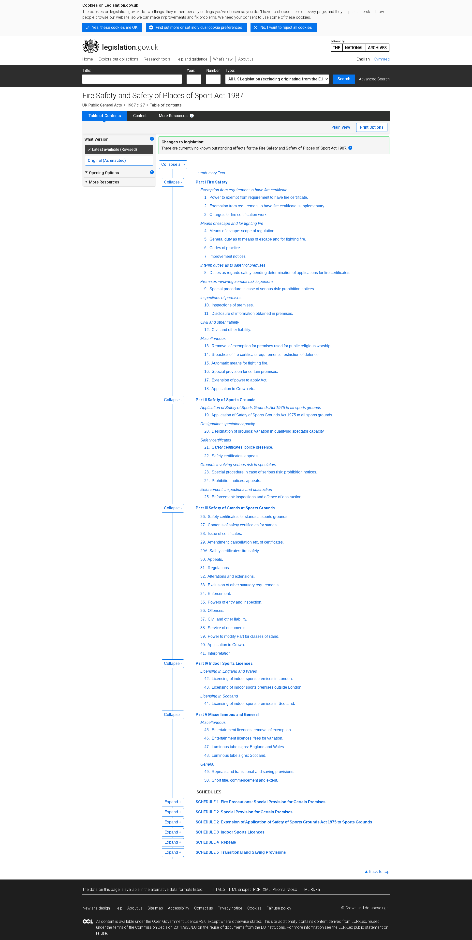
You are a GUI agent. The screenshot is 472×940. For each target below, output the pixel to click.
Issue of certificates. (224, 533)
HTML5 (219, 889)
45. (207, 730)
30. (203, 559)
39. (203, 636)
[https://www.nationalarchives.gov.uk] (360, 44)
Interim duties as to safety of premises (233, 265)
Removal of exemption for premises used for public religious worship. (271, 346)
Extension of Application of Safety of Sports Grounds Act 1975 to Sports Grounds (296, 822)
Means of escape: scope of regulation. (241, 231)
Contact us (203, 908)
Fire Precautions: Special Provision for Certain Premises (272, 802)
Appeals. (215, 559)
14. (207, 354)
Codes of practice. (224, 248)
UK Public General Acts (102, 105)
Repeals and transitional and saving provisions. (252, 772)
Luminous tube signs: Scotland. (238, 755)
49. (207, 772)
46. (207, 738)
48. (207, 755)
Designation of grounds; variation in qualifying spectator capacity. (267, 431)
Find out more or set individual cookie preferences (199, 27)
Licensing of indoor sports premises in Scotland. (253, 703)
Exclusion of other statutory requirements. (243, 585)
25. (207, 497)
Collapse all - (173, 164)
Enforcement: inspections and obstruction (236, 489)
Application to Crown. (226, 645)
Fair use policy (278, 908)
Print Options (372, 127)
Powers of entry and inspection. (234, 602)
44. (207, 703)
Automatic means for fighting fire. (239, 363)
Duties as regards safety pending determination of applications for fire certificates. (279, 273)
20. (207, 431)
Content (140, 115)
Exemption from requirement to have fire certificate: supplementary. (266, 206)
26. (203, 517)
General (207, 764)
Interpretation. (219, 653)
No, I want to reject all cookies (286, 27)
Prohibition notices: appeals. (236, 481)
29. (203, 542)
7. (205, 256)
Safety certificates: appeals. (235, 456)
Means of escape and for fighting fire (231, 223)
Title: (87, 70)
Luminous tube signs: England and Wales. (248, 747)
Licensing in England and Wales (228, 671)
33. (203, 585)
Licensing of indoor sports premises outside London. (256, 687)
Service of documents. (226, 628)
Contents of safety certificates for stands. (242, 525)
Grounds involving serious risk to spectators (238, 465)
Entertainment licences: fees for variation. (247, 738)
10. (207, 305)
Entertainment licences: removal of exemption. (251, 730)
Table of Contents (104, 115)
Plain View (341, 127)
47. (207, 747)
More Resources (173, 115)
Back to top (379, 871)
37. (203, 619)
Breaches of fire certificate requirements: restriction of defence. (265, 354)
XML (266, 889)
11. (206, 313)
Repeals (228, 842)
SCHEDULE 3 (207, 832)
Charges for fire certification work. (237, 214)
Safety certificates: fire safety (234, 551)
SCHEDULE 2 (207, 812)
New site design (96, 908)
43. (207, 687)
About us (135, 908)
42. (207, 679)
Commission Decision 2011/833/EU (166, 927)
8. (205, 273)
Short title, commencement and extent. (244, 780)
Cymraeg (382, 59)
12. (207, 330)
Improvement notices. (227, 256)
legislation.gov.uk (123, 41)
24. (207, 481)
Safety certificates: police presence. (242, 447)
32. (203, 576)
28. (203, 533)
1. (205, 197)
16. (207, 371)
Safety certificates (215, 440)
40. (203, 645)
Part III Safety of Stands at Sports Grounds (235, 508)
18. (207, 389)
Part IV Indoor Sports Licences (224, 663)
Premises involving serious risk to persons (237, 281)
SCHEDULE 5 (207, 852)
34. (203, 593)
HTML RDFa (310, 889)
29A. (204, 551)
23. (207, 472)
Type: (230, 70)
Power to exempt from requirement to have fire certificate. (258, 197)
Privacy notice (230, 908)
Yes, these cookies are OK (114, 27)
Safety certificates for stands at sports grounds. (247, 517)
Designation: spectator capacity (227, 424)
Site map (155, 908)
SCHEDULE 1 (207, 802)
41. (203, 653)
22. (207, 456)
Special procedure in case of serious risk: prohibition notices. (261, 289)
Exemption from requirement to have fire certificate (243, 190)
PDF (256, 889)
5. (205, 239)
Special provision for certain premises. (244, 371)
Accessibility (178, 908)
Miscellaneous (213, 338)
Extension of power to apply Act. (239, 380)
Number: (213, 70)
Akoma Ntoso (285, 889)
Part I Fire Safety (211, 182)
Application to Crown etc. (233, 389)
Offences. (215, 610)
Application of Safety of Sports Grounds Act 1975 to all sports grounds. (272, 415)
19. (207, 415)
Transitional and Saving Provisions (253, 852)
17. (207, 380)
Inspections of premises (220, 298)
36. (203, 610)
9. (205, 289)
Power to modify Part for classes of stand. (243, 636)
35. (203, 602)
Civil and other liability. (231, 330)
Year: (191, 70)
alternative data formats (171, 889)
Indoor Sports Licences (242, 832)
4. (205, 231)
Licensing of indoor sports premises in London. (252, 679)
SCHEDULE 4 (207, 842)
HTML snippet (239, 889)
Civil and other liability (219, 322)
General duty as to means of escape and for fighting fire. (257, 239)
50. (207, 780)
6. (205, 248)
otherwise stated (246, 921)
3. (205, 214)
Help (118, 908)
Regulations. (218, 568)
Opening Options (101, 172)
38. (203, 628)
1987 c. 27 (136, 105)
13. (207, 346)
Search (344, 78)
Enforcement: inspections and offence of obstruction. (256, 497)
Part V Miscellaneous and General (227, 714)
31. (203, 568)
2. (205, 206)
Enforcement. (219, 593)
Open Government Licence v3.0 (179, 921)
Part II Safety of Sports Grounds (225, 399)
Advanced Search (374, 79)
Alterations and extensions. (231, 576)
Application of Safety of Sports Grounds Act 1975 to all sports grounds (260, 408)
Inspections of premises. (232, 305)
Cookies (254, 908)
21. (207, 447)
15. (207, 363)
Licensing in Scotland (219, 696)
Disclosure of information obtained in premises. (251, 313)
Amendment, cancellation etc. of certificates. (245, 542)
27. (203, 525)
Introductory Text (210, 173)
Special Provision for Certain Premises (256, 812)
